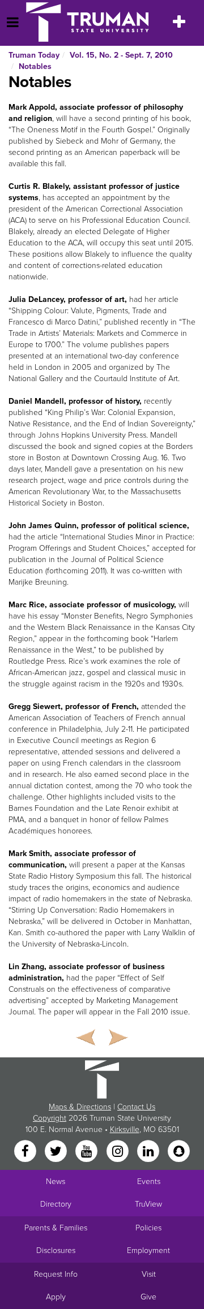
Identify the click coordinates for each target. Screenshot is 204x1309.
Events (148, 1181)
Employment (148, 1250)
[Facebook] (26, 1152)
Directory (55, 1204)
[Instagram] (118, 1152)
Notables (35, 66)
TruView (148, 1204)
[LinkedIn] (149, 1152)
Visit (149, 1274)
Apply (56, 1297)
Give (148, 1297)
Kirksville (124, 1129)
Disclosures (55, 1250)
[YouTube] (88, 1152)
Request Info (56, 1274)
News (55, 1181)
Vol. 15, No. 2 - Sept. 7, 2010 (121, 55)
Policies (148, 1228)
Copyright (49, 1118)
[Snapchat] (179, 1152)
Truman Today (34, 55)
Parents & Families (55, 1228)
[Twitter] (56, 1152)
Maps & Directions (80, 1107)
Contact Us (136, 1107)
